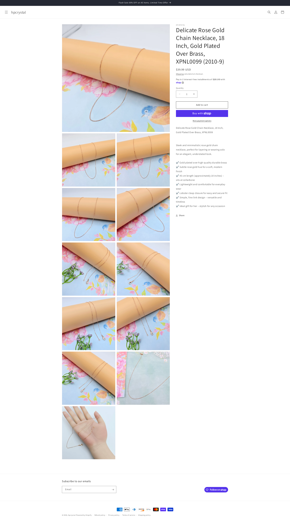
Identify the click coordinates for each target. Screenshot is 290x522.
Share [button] (182, 215)
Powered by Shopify (84, 515)
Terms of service (128, 515)
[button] (6, 12)
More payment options (202, 121)
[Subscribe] (113, 489)
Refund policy (100, 515)
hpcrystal (72, 515)
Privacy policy (113, 515)
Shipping (180, 74)
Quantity (180, 88)
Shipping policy (144, 515)
